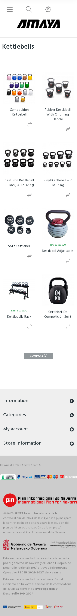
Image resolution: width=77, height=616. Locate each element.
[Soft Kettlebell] (19, 224)
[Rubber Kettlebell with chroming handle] (58, 88)
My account (15, 429)
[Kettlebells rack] (19, 290)
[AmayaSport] (38, 24)
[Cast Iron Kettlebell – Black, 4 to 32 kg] (19, 158)
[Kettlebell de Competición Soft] (58, 290)
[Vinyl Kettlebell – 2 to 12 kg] (58, 158)
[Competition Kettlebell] (19, 88)
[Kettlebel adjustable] (58, 224)
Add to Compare (30, 124)
